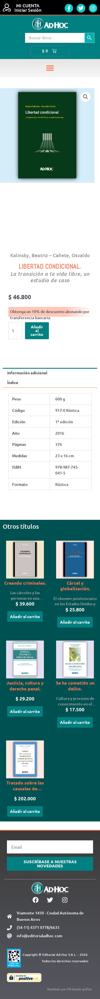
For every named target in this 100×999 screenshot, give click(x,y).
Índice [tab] (12, 382)
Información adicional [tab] (27, 372)
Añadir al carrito (37, 330)
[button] (50, 68)
